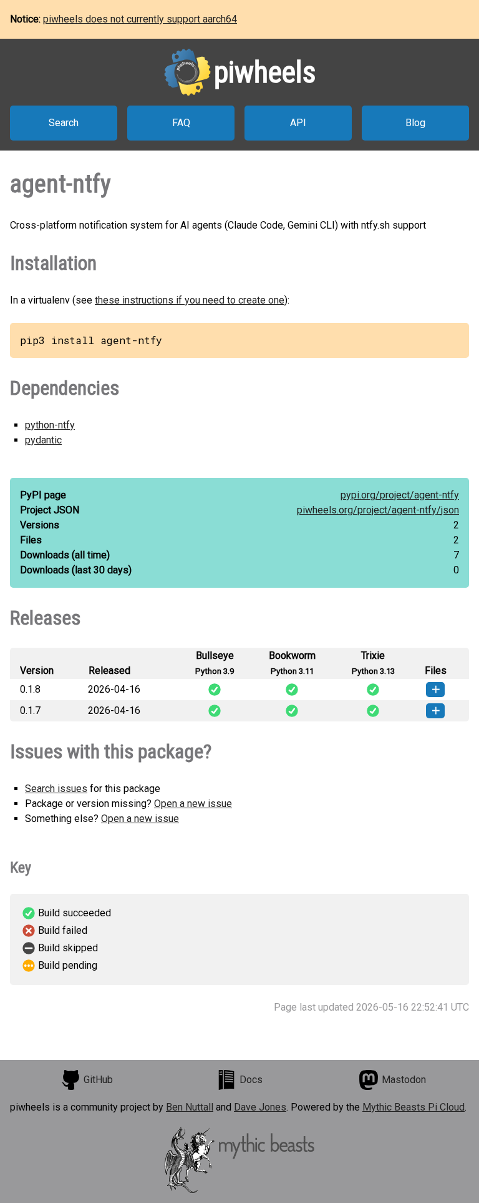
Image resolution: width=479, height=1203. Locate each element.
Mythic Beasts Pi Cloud (413, 1107)
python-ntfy (50, 425)
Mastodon (404, 1080)
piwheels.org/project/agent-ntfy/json (378, 510)
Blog (415, 123)
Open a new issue (193, 803)
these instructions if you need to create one (189, 300)
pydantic (43, 440)
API (298, 123)
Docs (251, 1080)
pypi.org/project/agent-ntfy (400, 495)
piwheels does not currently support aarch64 (140, 19)
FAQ (181, 123)
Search (64, 123)
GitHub (98, 1080)
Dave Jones (260, 1107)
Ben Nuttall (189, 1107)
